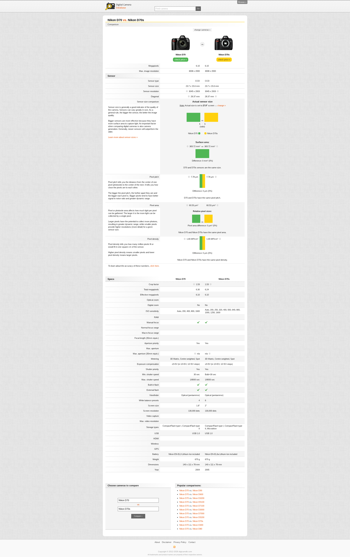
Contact (191, 542)
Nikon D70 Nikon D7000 (191, 513)
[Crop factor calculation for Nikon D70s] (210, 284)
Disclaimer (166, 542)
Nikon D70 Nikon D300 (191, 525)
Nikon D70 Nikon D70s (191, 521)
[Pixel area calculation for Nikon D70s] (217, 205)
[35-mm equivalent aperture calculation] (195, 353)
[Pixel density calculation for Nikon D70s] (220, 239)
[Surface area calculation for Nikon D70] (187, 146)
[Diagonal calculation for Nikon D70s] (216, 96)
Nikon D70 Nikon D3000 (191, 509)
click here (154, 266)
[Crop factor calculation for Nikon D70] (194, 284)
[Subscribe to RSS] (174, 547)
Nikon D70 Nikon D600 (191, 494)
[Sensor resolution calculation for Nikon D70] (187, 91)
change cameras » (202, 30)
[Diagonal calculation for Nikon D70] (188, 96)
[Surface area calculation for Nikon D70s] (217, 146)
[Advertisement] (132, 45)
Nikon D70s (224, 54)
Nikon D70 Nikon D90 (190, 490)
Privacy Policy (179, 542)
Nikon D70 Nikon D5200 (191, 517)
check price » (181, 59)
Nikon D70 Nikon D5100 (191, 502)
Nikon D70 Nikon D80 (190, 529)
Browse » (242, 2)
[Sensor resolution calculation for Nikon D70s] (217, 91)
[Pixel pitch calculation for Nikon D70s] (215, 177)
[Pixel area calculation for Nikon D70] (187, 205)
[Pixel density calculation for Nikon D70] (184, 239)
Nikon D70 (181, 54)
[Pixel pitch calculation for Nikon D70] (189, 177)
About (157, 542)
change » (221, 105)
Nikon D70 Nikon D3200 (191, 498)
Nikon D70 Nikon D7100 (191, 506)
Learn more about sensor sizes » (123, 137)
